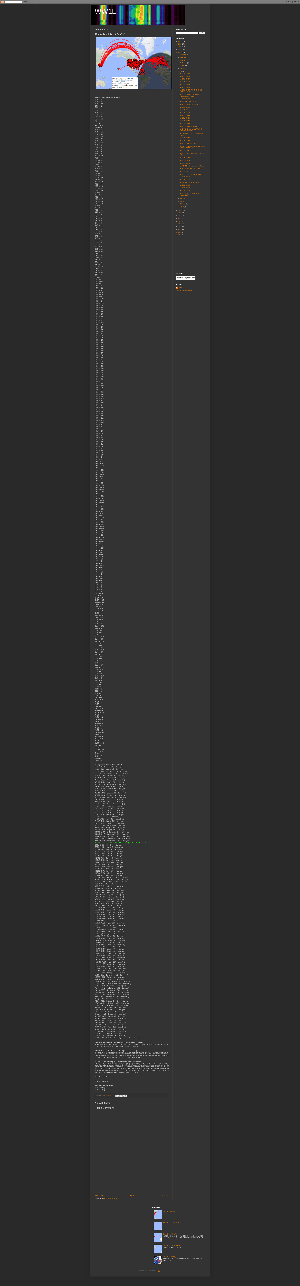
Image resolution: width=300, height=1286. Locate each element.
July (181, 68)
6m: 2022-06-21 (185, 110)
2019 (180, 216)
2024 (180, 47)
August (182, 66)
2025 (180, 44)
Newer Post (99, 1195)
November (183, 57)
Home (132, 1195)
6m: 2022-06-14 (185, 138)
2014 (180, 229)
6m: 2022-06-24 (185, 99)
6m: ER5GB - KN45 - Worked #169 (191, 174)
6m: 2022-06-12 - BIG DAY (188, 143)
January (182, 207)
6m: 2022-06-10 (185, 158)
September (183, 63)
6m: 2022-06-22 (185, 107)
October (182, 60)
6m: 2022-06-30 (185, 73)
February (183, 204)
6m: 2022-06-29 (185, 76)
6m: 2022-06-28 (185, 79)
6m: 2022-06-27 (185, 82)
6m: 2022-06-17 (185, 121)
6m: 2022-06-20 (185, 112)
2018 (180, 218)
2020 (180, 213)
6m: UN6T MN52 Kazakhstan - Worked (192, 166)
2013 (180, 232)
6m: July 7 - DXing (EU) (170, 1257)
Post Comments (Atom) (110, 1198)
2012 (180, 235)
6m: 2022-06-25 (185, 87)
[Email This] (116, 1096)
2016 (180, 224)
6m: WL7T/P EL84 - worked (188, 101)
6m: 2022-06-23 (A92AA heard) (189, 104)
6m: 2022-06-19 (185, 115)
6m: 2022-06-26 (185, 84)
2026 (180, 41)
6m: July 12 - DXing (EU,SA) (172, 1245)
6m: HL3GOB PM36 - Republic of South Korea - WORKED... (192, 147)
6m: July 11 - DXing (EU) (171, 1223)
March (182, 201)
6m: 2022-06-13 (185, 141)
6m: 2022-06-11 (185, 150)
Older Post (165, 1195)
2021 (180, 210)
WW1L (105, 11)
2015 (180, 226)
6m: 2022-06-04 (185, 185)
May (181, 198)
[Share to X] (121, 1096)
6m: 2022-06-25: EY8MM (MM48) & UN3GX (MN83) (191, 91)
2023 (180, 49)
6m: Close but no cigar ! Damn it (190, 182)
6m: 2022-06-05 (185, 180)
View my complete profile (184, 291)
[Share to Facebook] (123, 1096)
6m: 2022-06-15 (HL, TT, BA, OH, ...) (191, 126)
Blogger (158, 1271)
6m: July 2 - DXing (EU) (170, 1234)
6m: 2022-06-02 (185, 190)
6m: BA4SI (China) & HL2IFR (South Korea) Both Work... (191, 130)
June (181, 71)
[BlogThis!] (119, 1096)
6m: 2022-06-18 (185, 118)
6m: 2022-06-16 (185, 123)
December (183, 55)
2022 (180, 52)
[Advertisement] (131, 1177)
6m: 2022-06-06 (185, 177)
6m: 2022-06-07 (185, 171)
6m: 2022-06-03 (185, 188)
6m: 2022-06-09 (185, 160)
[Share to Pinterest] (125, 1096)
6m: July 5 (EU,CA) (169, 1211)
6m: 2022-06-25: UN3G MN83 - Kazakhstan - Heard (189, 95)
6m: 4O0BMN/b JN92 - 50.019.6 (190, 169)
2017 (180, 221)
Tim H (180, 288)
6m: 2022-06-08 (185, 163)
